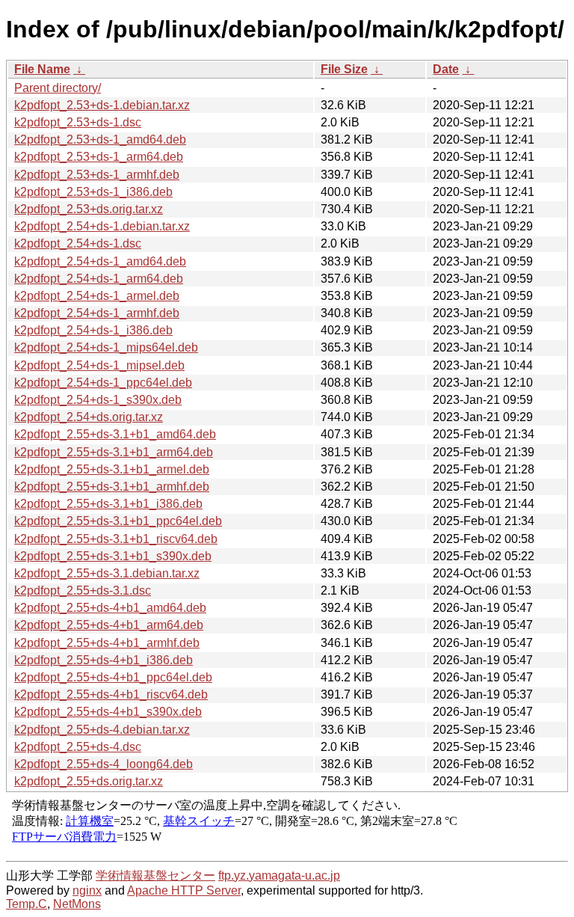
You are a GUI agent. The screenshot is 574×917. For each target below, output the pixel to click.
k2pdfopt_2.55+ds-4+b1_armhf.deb (107, 643)
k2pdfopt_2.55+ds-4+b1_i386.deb (103, 660)
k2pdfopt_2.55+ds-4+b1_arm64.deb (108, 625)
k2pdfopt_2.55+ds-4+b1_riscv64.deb (111, 694)
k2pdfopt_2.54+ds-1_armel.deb (96, 295)
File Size (344, 69)
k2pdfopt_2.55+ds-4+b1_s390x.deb (108, 711)
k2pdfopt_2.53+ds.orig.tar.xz (88, 209)
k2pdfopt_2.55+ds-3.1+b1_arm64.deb (113, 452)
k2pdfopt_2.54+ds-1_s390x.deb (98, 399)
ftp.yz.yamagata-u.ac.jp (279, 875)
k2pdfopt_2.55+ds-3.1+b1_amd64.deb (115, 434)
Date (446, 69)
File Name (42, 69)
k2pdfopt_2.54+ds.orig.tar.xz (88, 417)
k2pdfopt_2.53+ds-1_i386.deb (93, 191)
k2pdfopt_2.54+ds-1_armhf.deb (96, 313)
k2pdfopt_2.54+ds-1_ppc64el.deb (103, 382)
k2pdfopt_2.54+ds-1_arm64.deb (98, 278)
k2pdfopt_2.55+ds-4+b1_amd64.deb (110, 607)
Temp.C (26, 904)
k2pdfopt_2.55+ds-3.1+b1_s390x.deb (113, 556)
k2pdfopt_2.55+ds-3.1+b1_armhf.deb (111, 486)
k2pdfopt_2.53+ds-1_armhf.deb (96, 174)
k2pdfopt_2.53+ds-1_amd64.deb (100, 139)
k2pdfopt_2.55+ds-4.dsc (77, 746)
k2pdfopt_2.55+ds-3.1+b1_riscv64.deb (115, 539)
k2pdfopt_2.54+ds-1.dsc (77, 243)
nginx (87, 890)
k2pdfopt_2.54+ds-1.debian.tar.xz (102, 226)
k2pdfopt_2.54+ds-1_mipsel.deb (99, 365)
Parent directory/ (57, 88)
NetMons (77, 904)
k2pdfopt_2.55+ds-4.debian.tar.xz (102, 729)
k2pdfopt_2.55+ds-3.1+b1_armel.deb (111, 469)
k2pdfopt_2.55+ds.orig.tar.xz (88, 781)
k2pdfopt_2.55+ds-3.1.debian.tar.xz (107, 573)
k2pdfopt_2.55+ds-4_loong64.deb (103, 764)
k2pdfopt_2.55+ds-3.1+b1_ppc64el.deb (118, 521)
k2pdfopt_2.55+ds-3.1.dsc (82, 590)
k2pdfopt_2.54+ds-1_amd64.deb (100, 261)
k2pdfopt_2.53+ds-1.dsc (77, 122)
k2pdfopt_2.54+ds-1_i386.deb (93, 330)
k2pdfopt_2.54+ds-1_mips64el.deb (106, 347)
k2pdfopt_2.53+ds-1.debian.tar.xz (102, 105)
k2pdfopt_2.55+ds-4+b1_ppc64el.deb (113, 677)
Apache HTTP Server (184, 890)
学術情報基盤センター (155, 875)
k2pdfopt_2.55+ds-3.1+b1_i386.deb (108, 503)
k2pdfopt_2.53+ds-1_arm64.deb (98, 156)
